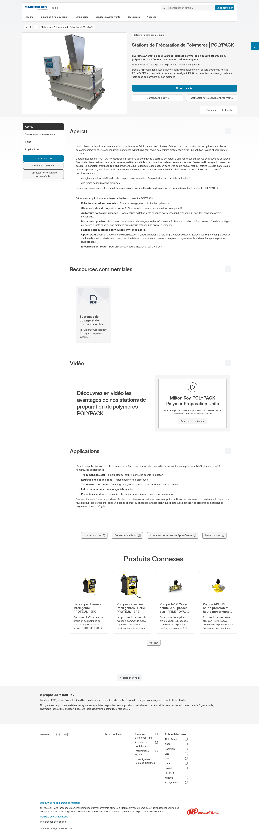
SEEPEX (169, 772)
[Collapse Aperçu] (228, 131)
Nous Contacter (113, 734)
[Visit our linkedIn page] (58, 734)
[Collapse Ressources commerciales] (228, 269)
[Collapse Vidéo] (228, 363)
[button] (153, 131)
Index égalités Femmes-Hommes (145, 761)
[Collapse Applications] (228, 451)
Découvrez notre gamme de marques (60, 802)
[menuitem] (31, 16)
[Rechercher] (164, 8)
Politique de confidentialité (54, 816)
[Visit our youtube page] (66, 734)
